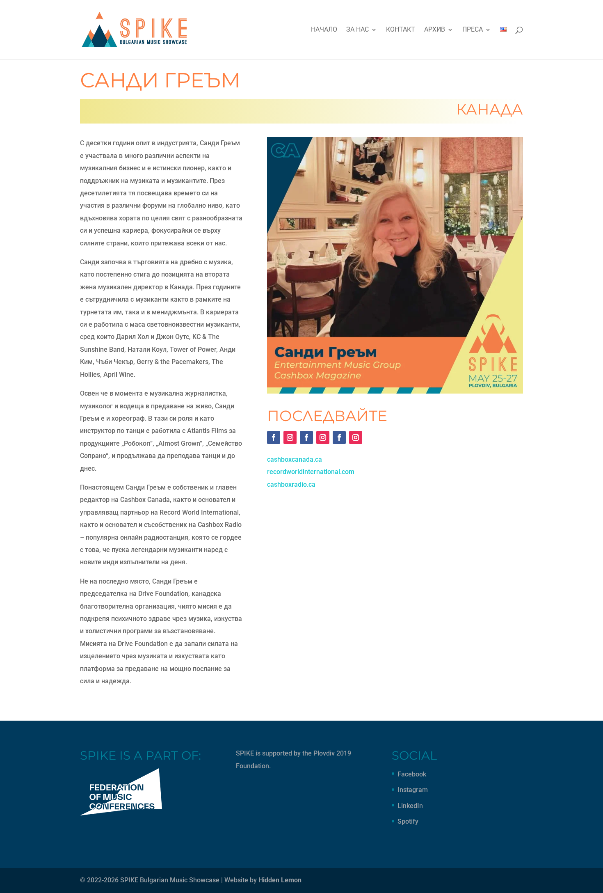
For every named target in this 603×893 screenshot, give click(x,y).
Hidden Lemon (280, 880)
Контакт (400, 30)
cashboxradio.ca (291, 484)
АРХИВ (434, 30)
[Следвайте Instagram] (290, 437)
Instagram (412, 790)
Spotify (407, 821)
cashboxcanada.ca (294, 459)
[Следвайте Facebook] (273, 437)
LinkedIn (410, 806)
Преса (472, 30)
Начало (324, 30)
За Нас (357, 30)
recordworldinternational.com (310, 472)
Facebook (411, 774)
